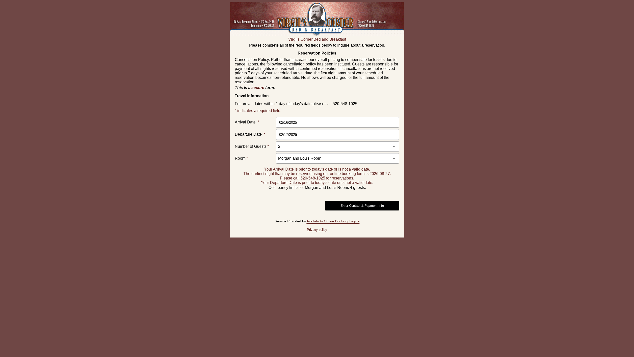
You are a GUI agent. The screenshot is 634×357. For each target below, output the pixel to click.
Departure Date (250, 134)
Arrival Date (247, 122)
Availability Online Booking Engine (333, 221)
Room (241, 158)
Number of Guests (252, 146)
